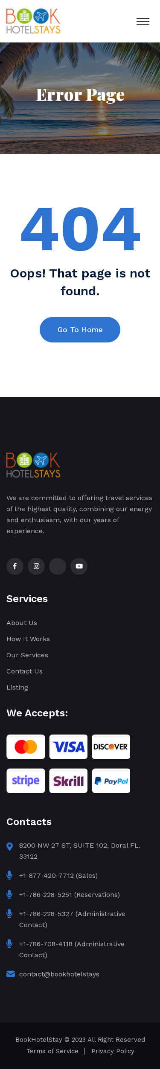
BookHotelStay (38, 1040)
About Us (21, 623)
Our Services (27, 655)
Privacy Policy (112, 1051)
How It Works (28, 639)
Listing (17, 687)
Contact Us (24, 671)
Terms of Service (52, 1051)
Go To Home (80, 329)
